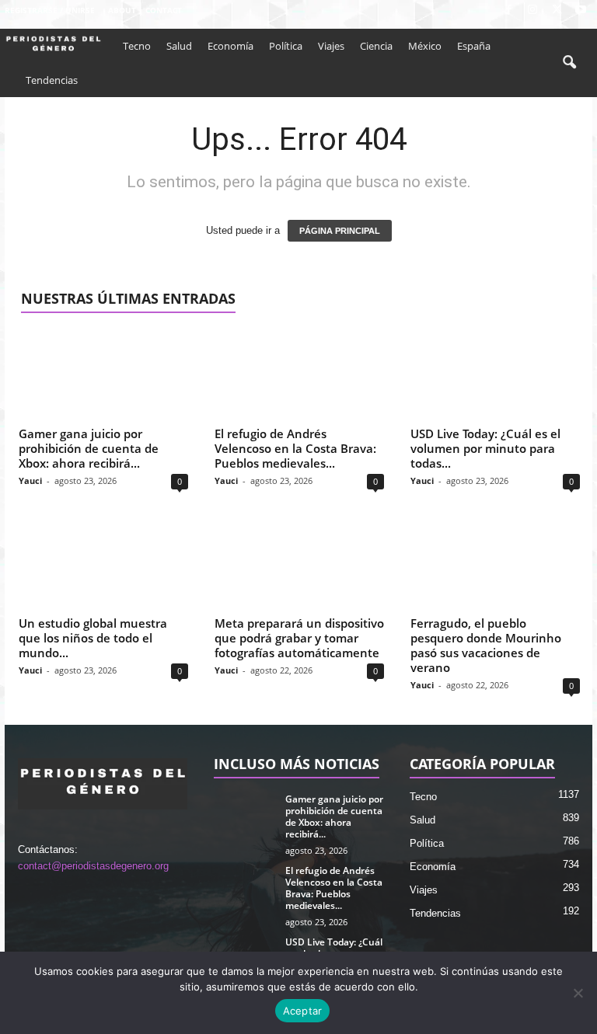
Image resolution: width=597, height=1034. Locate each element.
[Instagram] (532, 10)
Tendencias (52, 80)
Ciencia (376, 46)
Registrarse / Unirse (50, 10)
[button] (569, 63)
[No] (577, 993)
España (474, 46)
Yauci (30, 480)
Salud (179, 46)
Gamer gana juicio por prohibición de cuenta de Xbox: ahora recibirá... (89, 448)
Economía (230, 46)
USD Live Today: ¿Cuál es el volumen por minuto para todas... (485, 448)
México (425, 46)
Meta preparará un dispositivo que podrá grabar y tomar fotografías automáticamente (299, 637)
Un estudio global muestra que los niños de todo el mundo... (93, 637)
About (122, 10)
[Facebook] (508, 10)
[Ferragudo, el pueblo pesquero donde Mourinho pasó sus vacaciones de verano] (495, 565)
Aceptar (303, 1010)
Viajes (331, 46)
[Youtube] (580, 10)
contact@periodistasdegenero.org (93, 866)
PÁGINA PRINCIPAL (339, 230)
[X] (556, 10)
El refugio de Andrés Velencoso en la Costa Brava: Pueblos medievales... (295, 448)
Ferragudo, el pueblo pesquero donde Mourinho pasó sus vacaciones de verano (485, 645)
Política (285, 46)
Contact (163, 10)
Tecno (137, 46)
